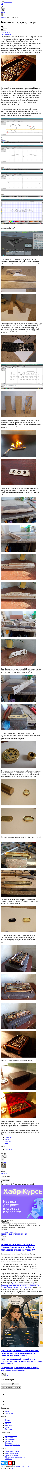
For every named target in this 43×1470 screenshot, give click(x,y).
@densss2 (4, 1173)
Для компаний (10, 1439)
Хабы (7, 1423)
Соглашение (9, 1443)
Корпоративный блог (12, 1451)
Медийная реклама (11, 1453)
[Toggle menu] (1, 2)
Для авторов (9, 1437)
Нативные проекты (11, 1455)
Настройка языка (7, 1466)
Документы (9, 1441)
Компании (8, 1425)
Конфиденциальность (12, 1445)
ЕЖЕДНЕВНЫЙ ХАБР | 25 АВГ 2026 (14, 1234)
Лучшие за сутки (7, 1384)
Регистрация (9, 1413)
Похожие (16, 1384)
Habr (12, 1468)
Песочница (8, 1429)
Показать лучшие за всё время (11, 1387)
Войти (7, 1411)
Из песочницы (6, 34)
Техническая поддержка (21, 1466)
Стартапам (8, 1459)
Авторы (7, 1427)
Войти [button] (3, 12)
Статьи (7, 1420)
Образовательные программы (15, 1457)
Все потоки (8, 2)
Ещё (7, 1375)
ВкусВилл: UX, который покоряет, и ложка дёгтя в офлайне (20, 1286)
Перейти (4, 1229)
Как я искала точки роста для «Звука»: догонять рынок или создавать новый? (19, 1285)
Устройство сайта (11, 1436)
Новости (8, 1422)
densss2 (3, 17)
